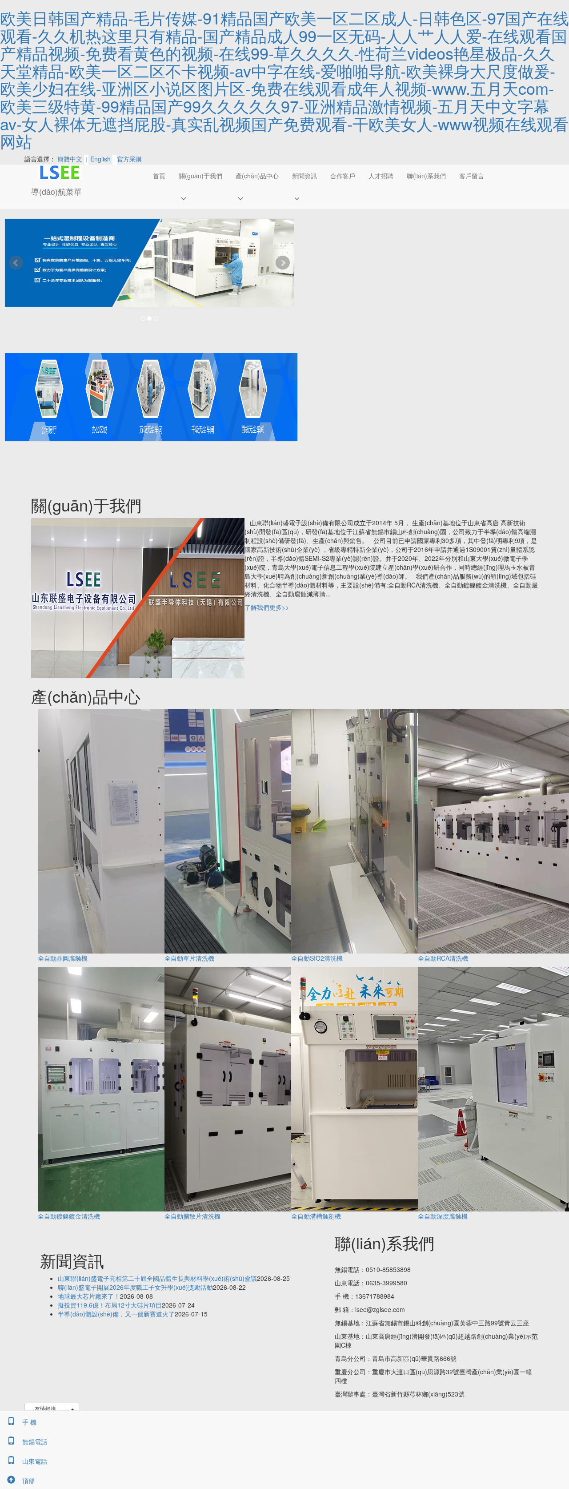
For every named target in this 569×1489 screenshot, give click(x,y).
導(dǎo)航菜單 (56, 191)
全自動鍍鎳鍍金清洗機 (69, 1215)
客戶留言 (471, 175)
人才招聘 (381, 175)
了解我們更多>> (266, 607)
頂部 (28, 1480)
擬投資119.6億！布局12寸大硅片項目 (110, 1304)
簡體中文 (69, 158)
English (100, 158)
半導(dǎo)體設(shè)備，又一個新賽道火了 (116, 1313)
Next (283, 263)
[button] (200, 198)
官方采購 (129, 158)
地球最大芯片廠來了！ (89, 1296)
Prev (16, 263)
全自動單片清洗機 (189, 958)
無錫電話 (34, 1441)
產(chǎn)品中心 (257, 175)
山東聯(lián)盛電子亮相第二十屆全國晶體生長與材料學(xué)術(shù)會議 (157, 1278)
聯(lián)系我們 (426, 175)
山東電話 (34, 1461)
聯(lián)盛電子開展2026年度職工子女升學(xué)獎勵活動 (135, 1287)
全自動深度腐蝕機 (443, 1215)
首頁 (159, 175)
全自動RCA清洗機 (443, 958)
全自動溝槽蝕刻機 (316, 1215)
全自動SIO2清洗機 (317, 958)
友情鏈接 (45, 1408)
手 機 (29, 1421)
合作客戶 (342, 175)
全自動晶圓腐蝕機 (63, 958)
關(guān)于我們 (200, 175)
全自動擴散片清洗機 (192, 1215)
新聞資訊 (304, 175)
